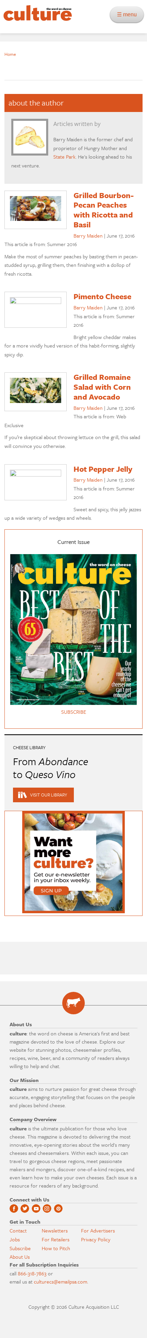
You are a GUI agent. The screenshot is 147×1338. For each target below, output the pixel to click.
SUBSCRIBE (73, 711)
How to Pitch (56, 1248)
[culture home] (36, 19)
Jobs (15, 1239)
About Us (20, 1256)
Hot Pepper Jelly (103, 468)
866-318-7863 (32, 1273)
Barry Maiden (88, 235)
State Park (64, 156)
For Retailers (55, 1239)
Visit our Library (48, 794)
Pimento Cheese (102, 296)
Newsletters (55, 1230)
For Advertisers (98, 1230)
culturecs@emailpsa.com (60, 1281)
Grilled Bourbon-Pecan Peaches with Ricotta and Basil (104, 210)
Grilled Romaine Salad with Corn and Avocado (102, 386)
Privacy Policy (95, 1239)
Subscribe (20, 1248)
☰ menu (129, 14)
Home (10, 54)
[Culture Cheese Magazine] (73, 1003)
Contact (18, 1230)
